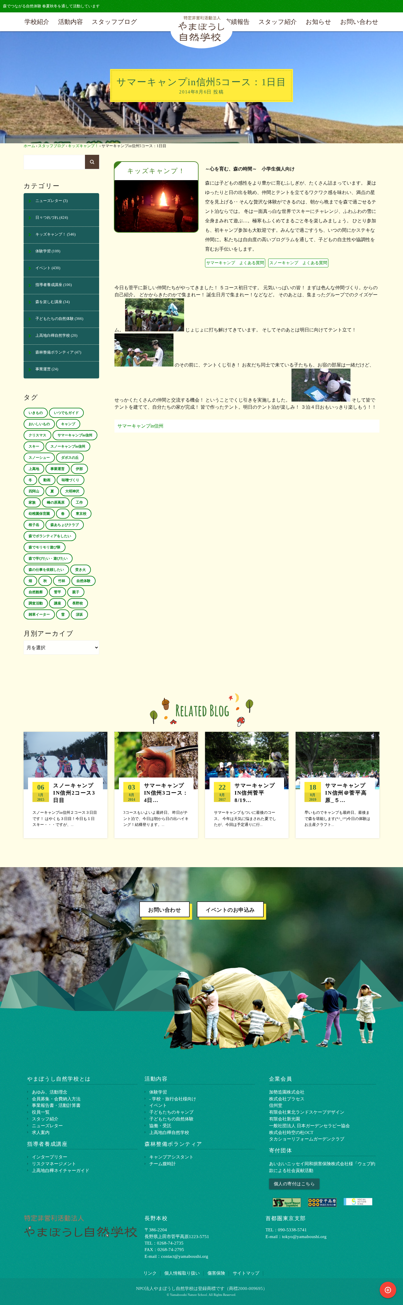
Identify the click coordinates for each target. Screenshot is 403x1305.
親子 (75, 592)
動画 (46, 480)
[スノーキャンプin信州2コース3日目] (65, 785)
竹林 (61, 581)
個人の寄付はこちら (294, 1183)
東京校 (81, 514)
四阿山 (34, 491)
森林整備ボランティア (54, 352)
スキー (34, 446)
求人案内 (41, 1132)
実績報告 (237, 21)
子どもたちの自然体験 (54, 319)
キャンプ (68, 424)
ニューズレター (48, 201)
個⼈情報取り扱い (182, 1273)
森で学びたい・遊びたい (48, 558)
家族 (32, 502)
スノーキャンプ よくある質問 (298, 262)
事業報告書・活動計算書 (56, 1105)
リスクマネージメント (54, 1163)
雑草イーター (39, 614)
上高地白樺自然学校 (52, 335)
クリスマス (37, 435)
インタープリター (49, 1156)
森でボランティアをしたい (50, 536)
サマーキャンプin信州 (140, 425)
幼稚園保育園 (39, 514)
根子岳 (34, 525)
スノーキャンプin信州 (67, 446)
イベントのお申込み (230, 910)
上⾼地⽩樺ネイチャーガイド (60, 1170)
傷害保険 (216, 1273)
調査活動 (36, 603)
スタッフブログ (114, 21)
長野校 (77, 603)
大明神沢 (72, 491)
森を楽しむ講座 (48, 302)
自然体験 (83, 581)
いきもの (36, 413)
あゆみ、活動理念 (49, 1091)
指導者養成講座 (48, 285)
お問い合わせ (359, 21)
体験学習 (43, 251)
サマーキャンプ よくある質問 (235, 262)
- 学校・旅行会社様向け (172, 1098)
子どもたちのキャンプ (171, 1112)
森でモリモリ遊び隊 (44, 547)
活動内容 (70, 21)
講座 (57, 603)
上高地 (34, 469)
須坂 (79, 614)
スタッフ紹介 (277, 21)
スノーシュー (39, 458)
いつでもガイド (66, 413)
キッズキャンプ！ (83, 146)
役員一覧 (41, 1112)
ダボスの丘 (70, 458)
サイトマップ (246, 1273)
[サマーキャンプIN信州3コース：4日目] (156, 785)
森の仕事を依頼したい (46, 570)
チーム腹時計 (162, 1163)
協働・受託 (160, 1125)
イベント (43, 268)
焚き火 (80, 570)
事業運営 (43, 369)
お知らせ (318, 21)
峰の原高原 (56, 502)
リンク (150, 1273)
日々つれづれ (46, 218)
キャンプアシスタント (171, 1156)
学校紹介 (36, 21)
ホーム (29, 146)
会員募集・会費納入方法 (56, 1098)
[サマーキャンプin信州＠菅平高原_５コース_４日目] (337, 785)
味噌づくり (70, 480)
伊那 (79, 469)
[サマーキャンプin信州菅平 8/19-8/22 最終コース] (247, 785)
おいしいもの (39, 424)
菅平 (57, 592)
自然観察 (36, 592)
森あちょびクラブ (64, 525)
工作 (79, 502)
